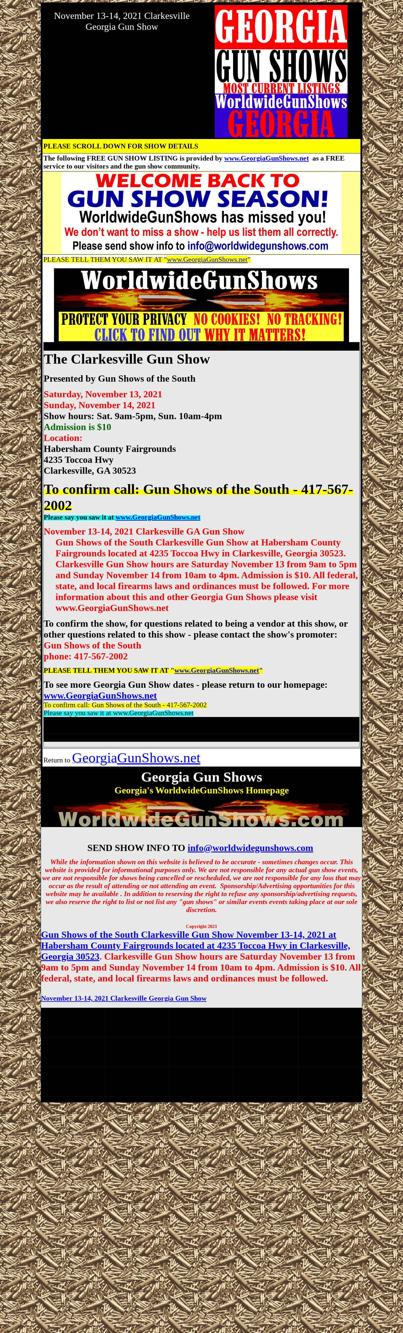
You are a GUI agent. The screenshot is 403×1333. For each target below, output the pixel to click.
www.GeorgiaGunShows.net (266, 158)
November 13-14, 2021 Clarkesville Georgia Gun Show (124, 998)
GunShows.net (158, 757)
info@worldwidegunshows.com (250, 847)
